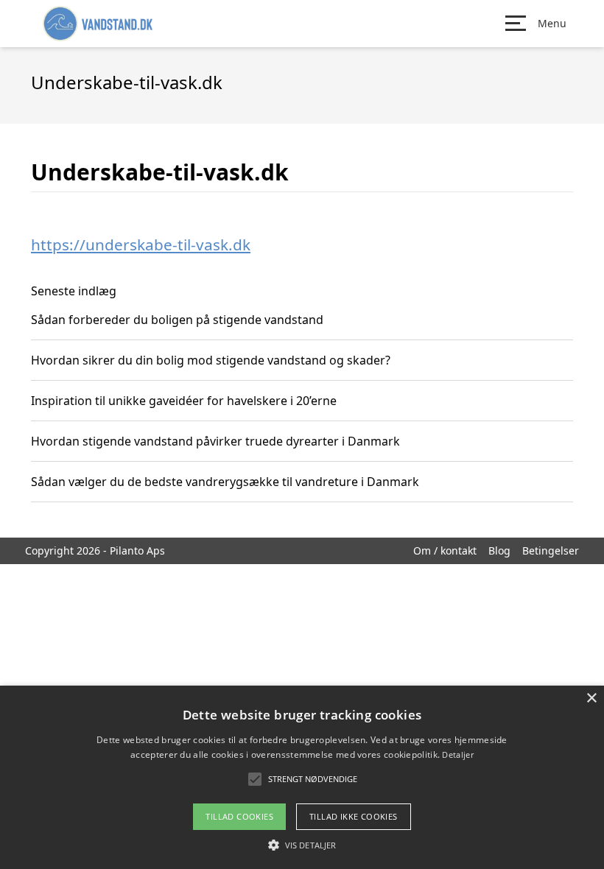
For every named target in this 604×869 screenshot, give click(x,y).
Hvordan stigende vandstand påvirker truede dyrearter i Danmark (215, 441)
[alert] (302, 777)
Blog (499, 550)
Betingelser (550, 550)
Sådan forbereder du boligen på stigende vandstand (177, 320)
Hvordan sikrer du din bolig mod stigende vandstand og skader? (210, 360)
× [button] (591, 698)
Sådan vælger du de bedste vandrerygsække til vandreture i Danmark (225, 482)
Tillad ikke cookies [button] (353, 816)
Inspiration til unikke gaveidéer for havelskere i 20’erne (184, 401)
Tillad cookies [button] (239, 816)
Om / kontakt (445, 550)
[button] (302, 844)
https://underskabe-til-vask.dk (140, 244)
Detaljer (457, 754)
